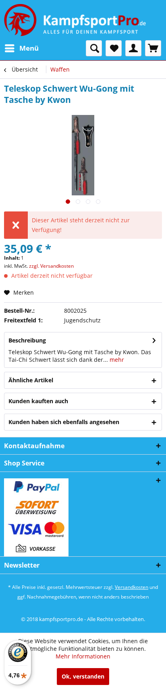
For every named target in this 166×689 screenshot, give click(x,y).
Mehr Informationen (83, 656)
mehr (116, 359)
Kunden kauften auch (38, 401)
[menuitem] (21, 48)
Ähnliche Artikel (30, 380)
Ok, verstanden (83, 676)
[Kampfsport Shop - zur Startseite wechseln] (75, 20)
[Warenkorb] (153, 48)
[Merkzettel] (114, 48)
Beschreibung (27, 340)
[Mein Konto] (133, 48)
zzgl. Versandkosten (51, 265)
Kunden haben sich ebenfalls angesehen (63, 422)
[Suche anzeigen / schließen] (94, 48)
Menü (29, 48)
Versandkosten (131, 587)
